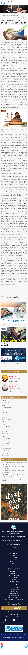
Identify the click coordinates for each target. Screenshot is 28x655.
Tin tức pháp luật (6, 438)
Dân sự (4, 405)
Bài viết (4, 400)
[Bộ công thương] (14, 628)
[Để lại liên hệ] (26, 646)
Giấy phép (4, 412)
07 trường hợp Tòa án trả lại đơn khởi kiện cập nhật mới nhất (13, 344)
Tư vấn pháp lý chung (14, 595)
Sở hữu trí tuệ (5, 431)
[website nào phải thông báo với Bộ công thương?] (13, 355)
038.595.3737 (16, 608)
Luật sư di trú (5, 422)
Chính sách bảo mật (14, 565)
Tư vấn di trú (14, 591)
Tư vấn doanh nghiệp (14, 589)
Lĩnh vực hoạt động (14, 557)
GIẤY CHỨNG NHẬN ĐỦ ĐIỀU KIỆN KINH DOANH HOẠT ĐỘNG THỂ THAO (14, 463)
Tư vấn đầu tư (5, 450)
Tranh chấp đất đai (6, 448)
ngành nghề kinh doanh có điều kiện (16, 273)
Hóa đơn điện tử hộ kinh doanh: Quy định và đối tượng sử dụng (13, 479)
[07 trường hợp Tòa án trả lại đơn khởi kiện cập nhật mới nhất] (13, 334)
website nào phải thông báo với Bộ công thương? (11, 364)
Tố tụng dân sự (5, 443)
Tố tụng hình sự (6, 445)
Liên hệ (14, 563)
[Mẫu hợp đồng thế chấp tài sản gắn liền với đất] (13, 312)
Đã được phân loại (6, 407)
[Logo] (14, 527)
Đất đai (4, 410)
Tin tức (3, 436)
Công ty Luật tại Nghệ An (14, 597)
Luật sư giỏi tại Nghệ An (14, 581)
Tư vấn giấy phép (14, 587)
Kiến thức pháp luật (14, 559)
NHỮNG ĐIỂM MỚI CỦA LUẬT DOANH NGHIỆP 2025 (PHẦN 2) (14, 467)
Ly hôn (3, 424)
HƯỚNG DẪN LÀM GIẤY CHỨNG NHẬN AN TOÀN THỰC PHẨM (13, 475)
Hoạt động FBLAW (7, 419)
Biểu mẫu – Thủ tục (6, 402)
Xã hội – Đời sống (6, 455)
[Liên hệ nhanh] (2, 644)
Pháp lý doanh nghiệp (7, 426)
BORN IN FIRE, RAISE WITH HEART (9, 2)
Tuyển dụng (5, 453)
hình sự (4, 417)
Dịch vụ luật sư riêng (14, 575)
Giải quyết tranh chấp (14, 571)
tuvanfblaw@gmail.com (14, 378)
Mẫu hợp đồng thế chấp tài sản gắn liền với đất (13, 324)
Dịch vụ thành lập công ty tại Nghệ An (14, 599)
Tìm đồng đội (5, 434)
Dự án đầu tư (14, 577)
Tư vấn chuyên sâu (14, 593)
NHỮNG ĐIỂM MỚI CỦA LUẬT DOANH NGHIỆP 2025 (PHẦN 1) (14, 471)
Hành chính (5, 414)
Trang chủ (3, 634)
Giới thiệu (14, 555)
